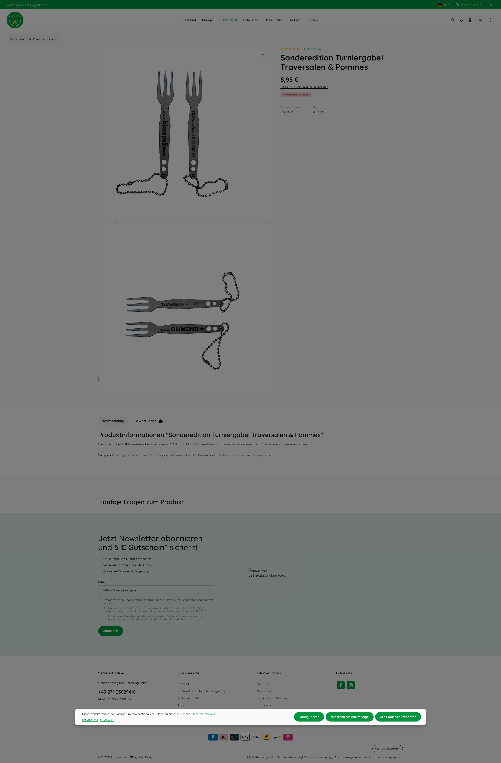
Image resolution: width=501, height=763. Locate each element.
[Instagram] (351, 685)
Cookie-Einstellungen (272, 698)
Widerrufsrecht (188, 698)
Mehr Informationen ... (205, 714)
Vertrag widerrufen (387, 748)
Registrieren (38, 5)
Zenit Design (146, 757)
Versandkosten (313, 757)
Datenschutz (90, 719)
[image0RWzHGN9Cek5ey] (185, 311)
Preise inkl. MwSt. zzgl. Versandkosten (304, 86)
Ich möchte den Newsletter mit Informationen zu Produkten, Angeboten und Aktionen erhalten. (159, 601)
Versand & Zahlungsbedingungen (202, 691)
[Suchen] (453, 20)
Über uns (263, 684)
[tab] (113, 421)
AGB (181, 705)
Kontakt (183, 684)
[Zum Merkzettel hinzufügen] (263, 56)
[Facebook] (341, 685)
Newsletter (264, 691)
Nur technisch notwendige (350, 717)
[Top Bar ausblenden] (491, 5)
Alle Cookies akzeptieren (398, 717)
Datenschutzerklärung (173, 619)
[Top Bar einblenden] (491, 20)
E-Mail (102, 582)
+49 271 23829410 (117, 692)
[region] (185, 222)
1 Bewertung (312, 49)
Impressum (265, 705)
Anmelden (14, 5)
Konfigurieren (309, 717)
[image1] (185, 134)
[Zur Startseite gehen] (15, 20)
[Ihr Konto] (470, 20)
